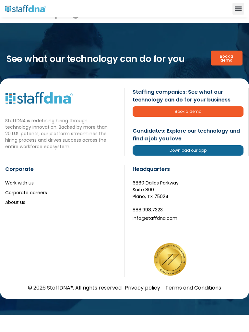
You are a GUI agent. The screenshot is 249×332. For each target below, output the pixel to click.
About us (15, 202)
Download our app (188, 150)
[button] (238, 9)
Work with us (19, 183)
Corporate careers (26, 192)
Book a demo (188, 111)
